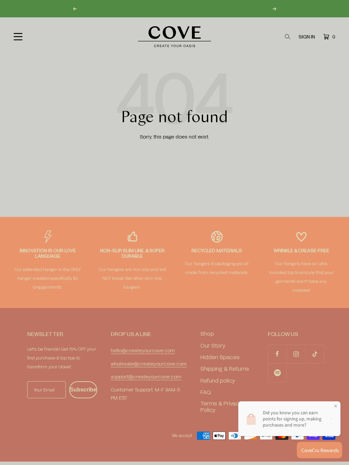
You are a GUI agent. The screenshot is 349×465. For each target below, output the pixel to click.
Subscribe (83, 389)
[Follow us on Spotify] (277, 372)
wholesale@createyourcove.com (149, 364)
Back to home (174, 159)
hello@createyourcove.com (143, 350)
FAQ (205, 392)
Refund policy (217, 380)
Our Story (212, 345)
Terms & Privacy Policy (221, 406)
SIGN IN (307, 36)
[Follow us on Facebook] (277, 353)
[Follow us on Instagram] (296, 353)
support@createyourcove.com (146, 377)
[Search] (287, 36)
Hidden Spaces (220, 357)
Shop (207, 333)
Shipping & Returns (224, 368)
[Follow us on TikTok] (314, 353)
